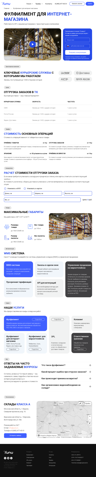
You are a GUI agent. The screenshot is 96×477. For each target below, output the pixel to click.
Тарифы (8, 129)
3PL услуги (29, 460)
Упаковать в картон (34, 188)
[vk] (5, 458)
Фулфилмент (29, 455)
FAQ (7, 359)
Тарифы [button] (38, 4)
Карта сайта (15, 462)
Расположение (10, 397)
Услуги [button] (29, 4)
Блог (50, 457)
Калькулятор (9, 168)
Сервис (8, 303)
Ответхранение (30, 457)
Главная (6, 8)
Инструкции (52, 465)
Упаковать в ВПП (14, 188)
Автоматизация (10, 248)
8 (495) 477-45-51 (61, 4)
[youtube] (8, 458)
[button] (77, 4)
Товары (8, 207)
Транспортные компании (12, 66)
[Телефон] (11, 458)
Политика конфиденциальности (79, 463)
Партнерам (29, 465)
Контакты (48, 4)
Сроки (7, 87)
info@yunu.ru (13, 428)
